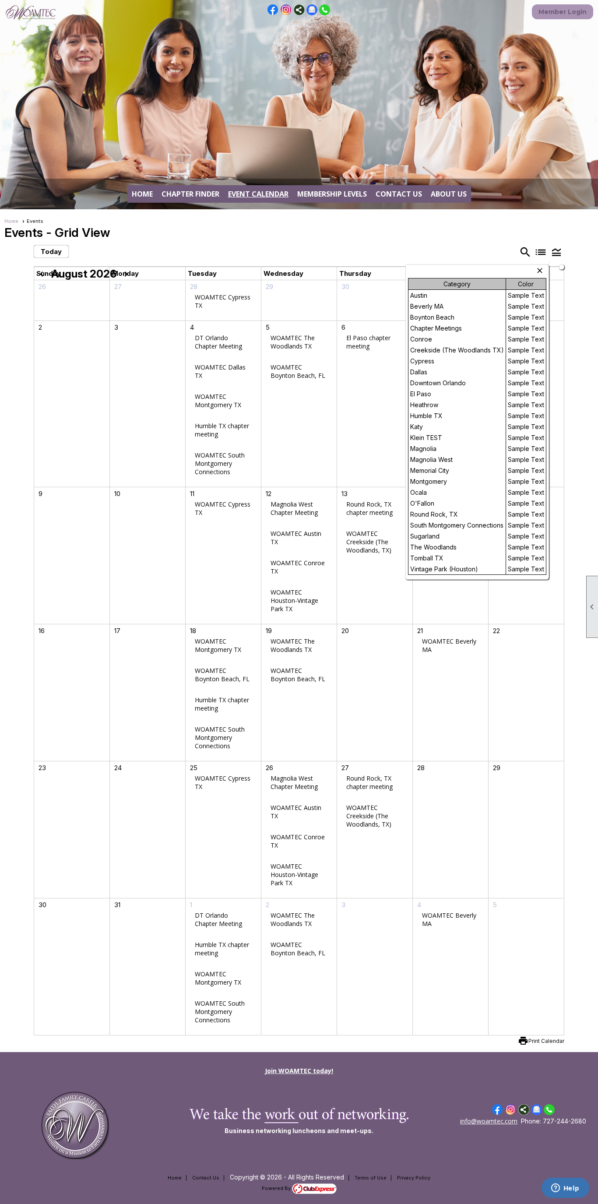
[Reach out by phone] (324, 13)
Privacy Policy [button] (413, 1178)
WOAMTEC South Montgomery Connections (220, 463)
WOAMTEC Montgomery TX (218, 400)
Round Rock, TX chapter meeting (369, 508)
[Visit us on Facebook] (272, 9)
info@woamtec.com (488, 1121)
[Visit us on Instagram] (286, 9)
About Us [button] (449, 194)
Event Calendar (258, 194)
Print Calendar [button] (546, 1041)
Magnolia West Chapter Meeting (294, 508)
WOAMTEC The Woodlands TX (293, 342)
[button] (556, 252)
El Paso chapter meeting (368, 342)
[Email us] (311, 13)
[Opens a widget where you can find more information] (565, 1189)
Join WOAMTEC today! (299, 1071)
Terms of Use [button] (371, 1178)
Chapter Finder (190, 194)
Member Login (562, 12)
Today (51, 251)
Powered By (277, 1188)
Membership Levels (332, 194)
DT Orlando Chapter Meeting (218, 342)
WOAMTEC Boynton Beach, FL (298, 371)
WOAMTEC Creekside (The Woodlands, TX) (368, 541)
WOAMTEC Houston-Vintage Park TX (294, 600)
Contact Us (399, 194)
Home (142, 194)
